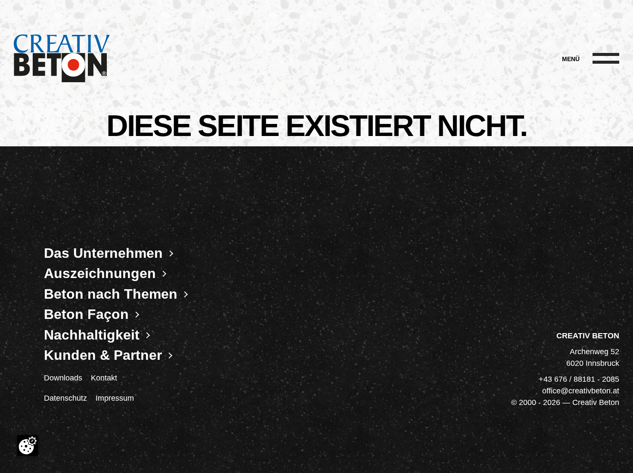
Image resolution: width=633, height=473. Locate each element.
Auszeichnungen (100, 273)
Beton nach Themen (110, 294)
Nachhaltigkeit (92, 335)
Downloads (63, 378)
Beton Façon (86, 314)
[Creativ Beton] (62, 59)
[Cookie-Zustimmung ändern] (27, 445)
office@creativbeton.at (580, 390)
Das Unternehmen (103, 253)
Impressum (115, 398)
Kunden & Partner (103, 355)
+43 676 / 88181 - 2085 (579, 379)
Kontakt (104, 378)
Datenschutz (65, 398)
